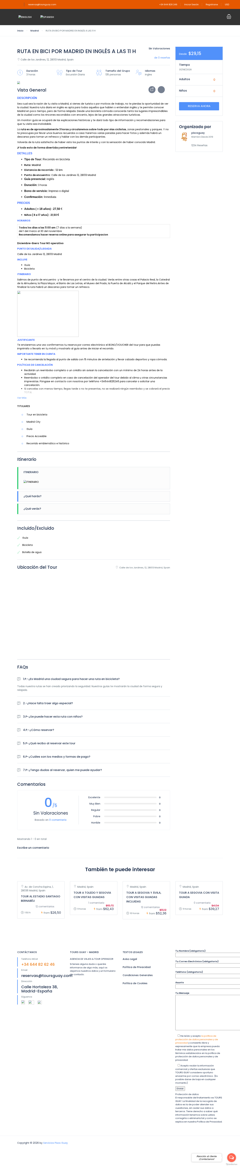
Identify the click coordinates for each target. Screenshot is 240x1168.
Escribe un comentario (33, 848)
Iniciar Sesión (191, 4)
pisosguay (198, 133)
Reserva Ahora (199, 106)
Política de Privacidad (137, 967)
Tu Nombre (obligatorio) (190, 951)
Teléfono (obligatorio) (189, 972)
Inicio (20, 30)
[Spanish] (47, 17)
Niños (183, 91)
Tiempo (184, 65)
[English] (25, 17)
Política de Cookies (135, 983)
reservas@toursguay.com (42, 4)
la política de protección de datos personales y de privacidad (196, 1039)
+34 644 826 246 (168, 4)
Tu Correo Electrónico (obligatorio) (197, 961)
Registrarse (212, 4)
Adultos (184, 79)
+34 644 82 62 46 (38, 964)
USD (227, 4)
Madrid (34, 30)
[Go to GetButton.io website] (231, 1164)
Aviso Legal (130, 959)
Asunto (179, 982)
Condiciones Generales (138, 975)
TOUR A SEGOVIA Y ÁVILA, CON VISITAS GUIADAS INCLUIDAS (143, 897)
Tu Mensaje (182, 993)
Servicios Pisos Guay (55, 1143)
